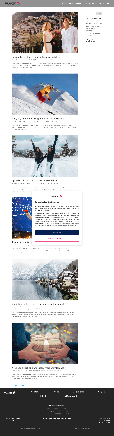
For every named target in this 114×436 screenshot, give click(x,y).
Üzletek (64, 3)
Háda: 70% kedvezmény (92, 21)
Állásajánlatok (70, 396)
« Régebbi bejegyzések (18, 385)
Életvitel (48, 183)
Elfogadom (57, 232)
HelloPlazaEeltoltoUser (22, 183)
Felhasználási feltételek (83, 428)
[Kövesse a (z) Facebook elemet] (98, 392)
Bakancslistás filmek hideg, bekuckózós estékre (36, 56)
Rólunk (79, 3)
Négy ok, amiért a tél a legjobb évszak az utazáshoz (38, 118)
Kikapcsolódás (47, 60)
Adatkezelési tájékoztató (30, 428)
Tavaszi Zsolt (19, 245)
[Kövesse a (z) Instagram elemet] (101, 392)
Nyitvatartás (96, 3)
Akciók (71, 3)
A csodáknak (38, 60)
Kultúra (51, 371)
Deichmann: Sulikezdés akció (94, 23)
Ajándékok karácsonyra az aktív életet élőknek (35, 180)
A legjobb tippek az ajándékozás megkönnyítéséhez (38, 367)
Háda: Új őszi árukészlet (92, 26)
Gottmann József (20, 60)
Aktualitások (79, 392)
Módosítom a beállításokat (57, 239)
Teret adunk (54, 60)
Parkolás (86, 3)
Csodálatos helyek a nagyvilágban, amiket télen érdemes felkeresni (40, 305)
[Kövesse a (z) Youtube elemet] (105, 392)
